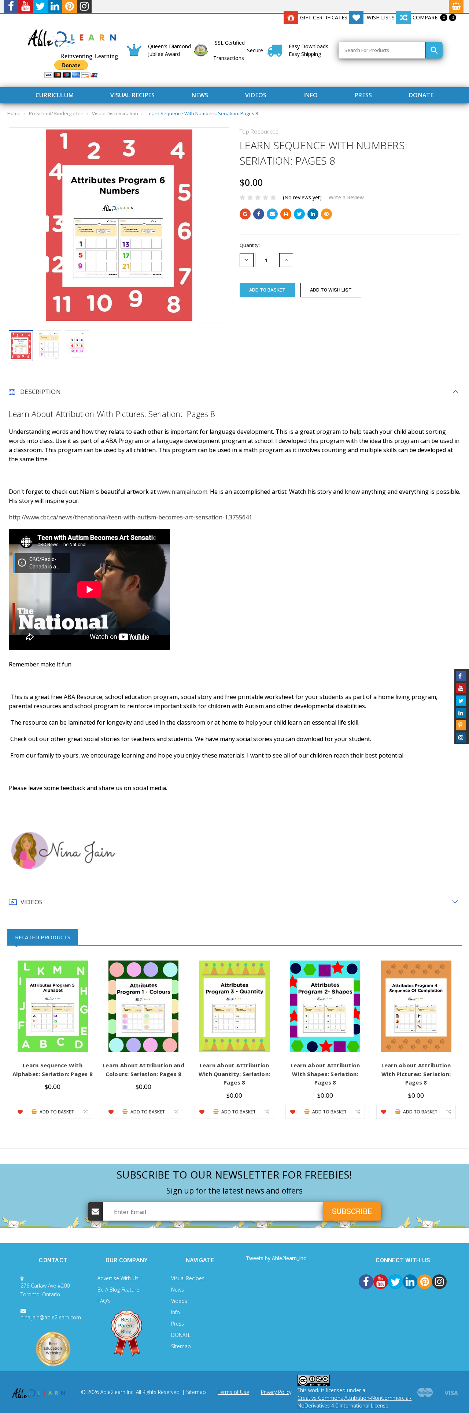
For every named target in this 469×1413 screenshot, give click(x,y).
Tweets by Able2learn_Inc (276, 1258)
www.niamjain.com (182, 492)
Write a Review (346, 197)
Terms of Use (233, 1391)
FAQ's (104, 1300)
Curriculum (55, 95)
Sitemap (181, 1346)
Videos (255, 95)
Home (14, 113)
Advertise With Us (118, 1278)
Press (363, 95)
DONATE (421, 95)
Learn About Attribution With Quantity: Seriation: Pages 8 (234, 1073)
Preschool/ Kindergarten (56, 113)
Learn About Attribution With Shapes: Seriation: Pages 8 (325, 1073)
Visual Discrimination (115, 113)
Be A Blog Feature (118, 1289)
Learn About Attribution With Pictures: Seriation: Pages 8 (416, 1073)
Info (310, 95)
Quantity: (250, 245)
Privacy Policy (276, 1391)
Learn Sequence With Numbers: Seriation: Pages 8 (202, 113)
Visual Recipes (132, 95)
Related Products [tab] (42, 937)
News (199, 95)
